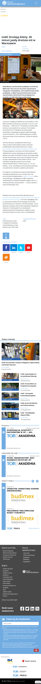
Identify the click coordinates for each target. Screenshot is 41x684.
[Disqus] (21, 310)
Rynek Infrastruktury (10, 553)
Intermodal (6, 581)
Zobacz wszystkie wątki (9, 600)
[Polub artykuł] (6, 248)
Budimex (6, 575)
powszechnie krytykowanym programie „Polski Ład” (20, 149)
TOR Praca (6, 559)
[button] (33, 484)
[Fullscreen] (36, 116)
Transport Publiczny (9, 555)
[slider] (21, 113)
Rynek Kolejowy (8, 551)
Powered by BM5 (21, 681)
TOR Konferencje (29, 555)
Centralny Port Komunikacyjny (8, 578)
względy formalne (28, 176)
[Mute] (18, 116)
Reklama (26, 559)
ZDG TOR (26, 553)
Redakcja (26, 557)
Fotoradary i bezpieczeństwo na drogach (9, 585)
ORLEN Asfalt (7, 592)
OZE (4, 590)
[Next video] (12, 116)
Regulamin (26, 562)
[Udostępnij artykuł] (13, 248)
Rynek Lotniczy (8, 557)
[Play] (6, 116)
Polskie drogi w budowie (8, 570)
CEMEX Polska (7, 573)
